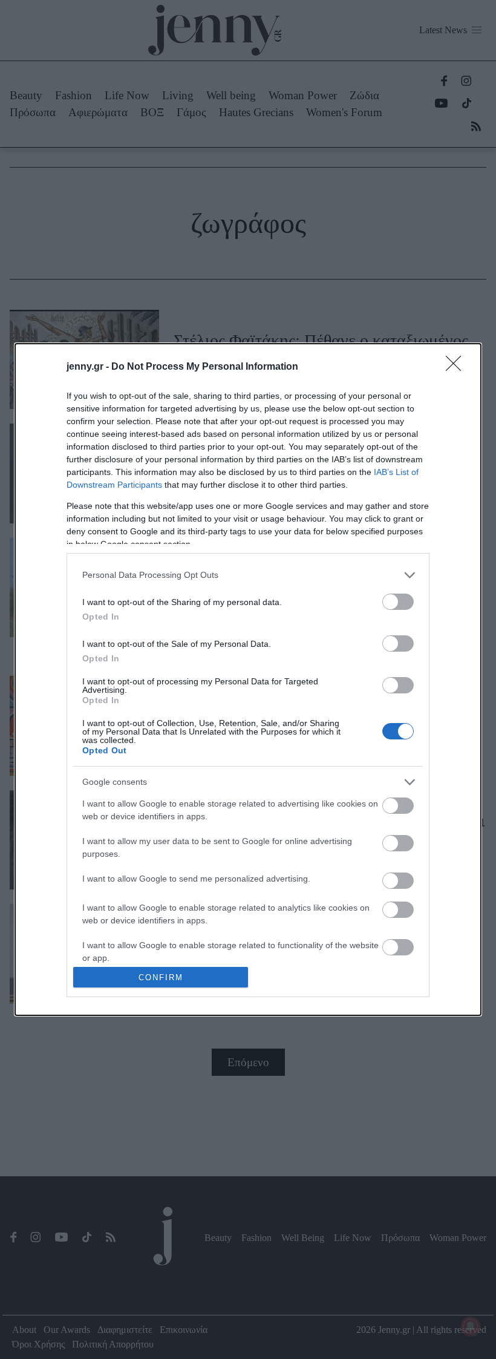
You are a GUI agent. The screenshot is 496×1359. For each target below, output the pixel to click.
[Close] (457, 367)
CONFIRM (161, 977)
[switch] (398, 602)
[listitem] (248, 575)
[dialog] (248, 680)
